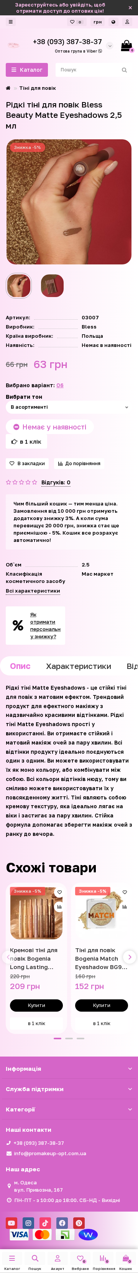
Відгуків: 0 (56, 482)
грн (98, 21)
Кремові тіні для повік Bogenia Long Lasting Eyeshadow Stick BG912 (35, 958)
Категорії (20, 1109)
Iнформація (23, 1068)
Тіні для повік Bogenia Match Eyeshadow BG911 (101, 958)
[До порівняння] (59, 907)
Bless (89, 327)
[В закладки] (59, 892)
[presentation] (8, 957)
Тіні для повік (37, 88)
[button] (57, 1038)
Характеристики (78, 666)
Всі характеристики (33, 591)
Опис (20, 666)
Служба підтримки (35, 1088)
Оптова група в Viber (76, 51)
